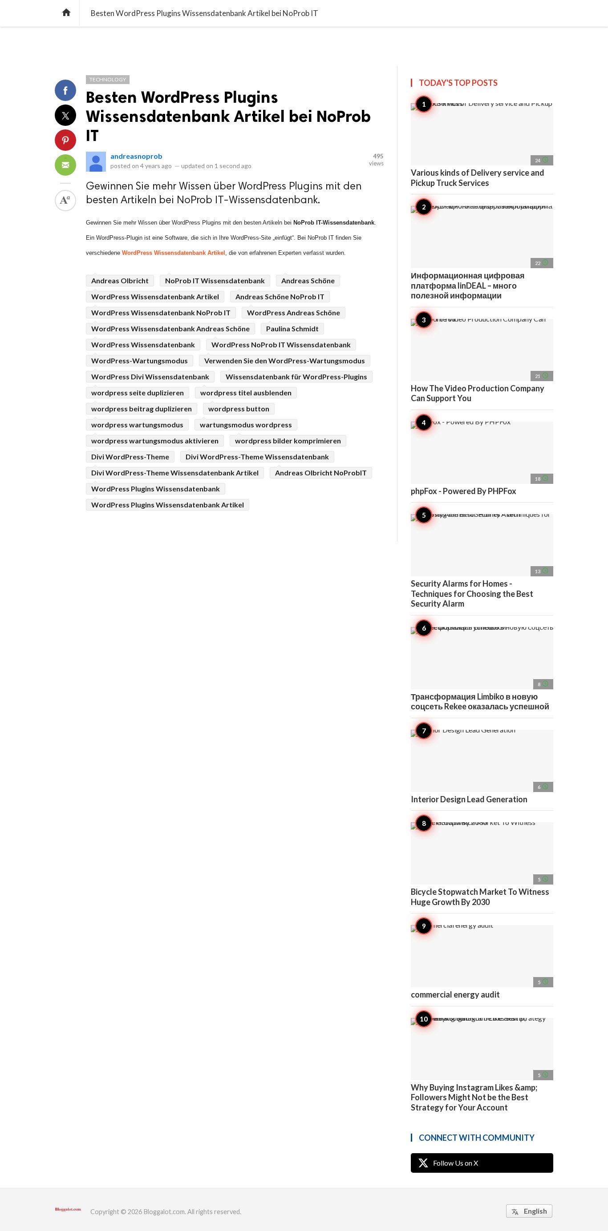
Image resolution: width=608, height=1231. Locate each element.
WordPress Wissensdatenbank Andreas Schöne (170, 328)
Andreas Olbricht (120, 280)
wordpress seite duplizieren (137, 392)
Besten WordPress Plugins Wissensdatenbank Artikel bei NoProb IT (228, 116)
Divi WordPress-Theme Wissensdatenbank (257, 456)
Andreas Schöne (308, 280)
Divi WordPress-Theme (130, 456)
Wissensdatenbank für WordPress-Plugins (296, 376)
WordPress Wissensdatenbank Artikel (173, 252)
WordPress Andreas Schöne (293, 312)
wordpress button (238, 408)
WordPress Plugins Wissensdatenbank (155, 488)
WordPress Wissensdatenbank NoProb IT (161, 312)
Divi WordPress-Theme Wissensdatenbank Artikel (175, 472)
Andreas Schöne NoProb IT (279, 296)
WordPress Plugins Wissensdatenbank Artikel (167, 504)
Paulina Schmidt (292, 328)
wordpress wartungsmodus (137, 424)
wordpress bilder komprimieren (288, 440)
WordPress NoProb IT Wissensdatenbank (281, 344)
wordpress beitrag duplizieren (141, 408)
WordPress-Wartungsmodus (139, 360)
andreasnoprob (136, 156)
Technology (107, 79)
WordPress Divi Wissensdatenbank (150, 376)
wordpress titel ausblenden (246, 392)
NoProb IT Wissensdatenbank (215, 280)
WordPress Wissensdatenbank (143, 344)
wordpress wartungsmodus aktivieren (155, 440)
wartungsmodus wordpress (246, 424)
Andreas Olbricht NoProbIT (321, 472)
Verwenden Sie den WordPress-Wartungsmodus (284, 360)
